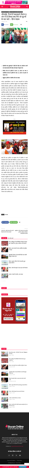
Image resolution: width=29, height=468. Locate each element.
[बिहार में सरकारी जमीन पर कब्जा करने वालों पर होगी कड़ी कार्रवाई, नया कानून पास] (4, 380)
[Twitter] (16, 455)
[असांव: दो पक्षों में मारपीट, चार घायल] (4, 275)
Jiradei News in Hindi (9, 9)
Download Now (22, 466)
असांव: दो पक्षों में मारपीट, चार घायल (16, 274)
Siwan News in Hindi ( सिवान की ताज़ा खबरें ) (16, 11)
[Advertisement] (14, 53)
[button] (2, 6)
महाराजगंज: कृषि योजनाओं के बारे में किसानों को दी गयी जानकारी (7, 231)
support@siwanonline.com (17, 446)
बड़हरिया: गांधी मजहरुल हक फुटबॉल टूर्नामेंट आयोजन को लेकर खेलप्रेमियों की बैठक (21, 232)
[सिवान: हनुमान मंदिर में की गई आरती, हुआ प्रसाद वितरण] (4, 262)
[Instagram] (12, 455)
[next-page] (4, 281)
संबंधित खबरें (4, 238)
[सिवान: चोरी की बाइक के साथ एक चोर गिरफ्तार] (4, 269)
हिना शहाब (6, 214)
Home (2, 9)
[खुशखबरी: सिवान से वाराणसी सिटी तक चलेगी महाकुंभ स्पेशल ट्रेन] (4, 256)
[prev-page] (2, 281)
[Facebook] (9, 455)
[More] (21, 24)
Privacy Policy (19, 460)
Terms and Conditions (11, 460)
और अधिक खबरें (10, 238)
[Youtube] (20, 455)
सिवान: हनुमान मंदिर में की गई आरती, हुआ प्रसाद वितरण (18, 384)
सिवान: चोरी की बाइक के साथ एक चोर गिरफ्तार (18, 267)
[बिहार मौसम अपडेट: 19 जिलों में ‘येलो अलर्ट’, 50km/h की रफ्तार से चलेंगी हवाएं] (4, 354)
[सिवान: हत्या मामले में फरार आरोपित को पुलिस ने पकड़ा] (4, 249)
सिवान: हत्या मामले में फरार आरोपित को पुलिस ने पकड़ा (18, 365)
